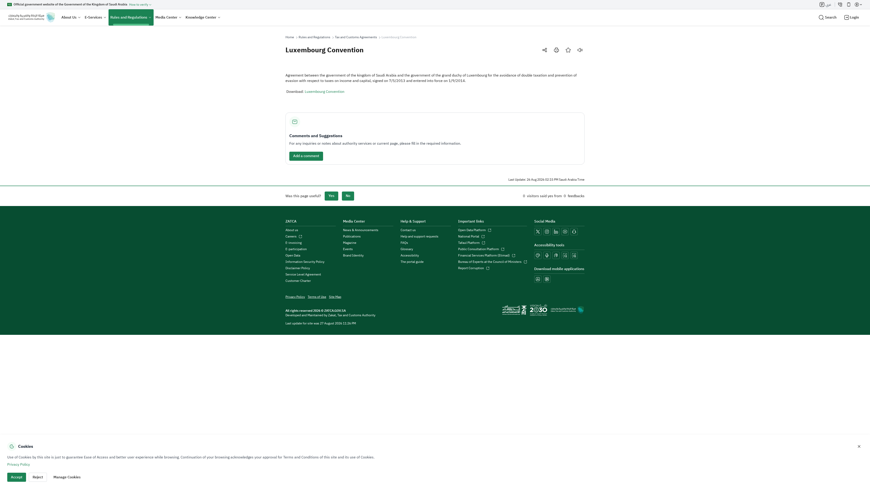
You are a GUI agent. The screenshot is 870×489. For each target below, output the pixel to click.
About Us (69, 17)
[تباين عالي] (537, 255)
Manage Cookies (67, 477)
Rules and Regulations (128, 17)
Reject (38, 477)
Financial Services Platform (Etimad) (484, 255)
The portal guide (412, 262)
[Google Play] (547, 279)
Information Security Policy (304, 262)
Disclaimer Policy (297, 268)
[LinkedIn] (556, 231)
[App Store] (537, 279)
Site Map (335, 297)
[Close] (859, 446)
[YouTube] (565, 231)
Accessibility (410, 255)
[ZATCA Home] (31, 17)
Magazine (349, 243)
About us (291, 230)
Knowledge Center (201, 17)
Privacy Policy (295, 297)
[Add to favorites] (568, 50)
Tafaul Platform (469, 243)
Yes (331, 196)
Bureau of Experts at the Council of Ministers (490, 262)
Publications (352, 236)
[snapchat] (574, 231)
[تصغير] (565, 255)
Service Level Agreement (303, 274)
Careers (291, 236)
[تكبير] (574, 255)
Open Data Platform (472, 230)
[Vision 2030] (538, 310)
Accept (16, 477)
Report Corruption (471, 268)
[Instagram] (547, 231)
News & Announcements (360, 230)
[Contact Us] (840, 4)
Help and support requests (419, 236)
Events (348, 249)
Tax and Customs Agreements (356, 37)
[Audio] (580, 50)
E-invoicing (293, 243)
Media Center (166, 17)
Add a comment (306, 156)
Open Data (292, 255)
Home (289, 37)
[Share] (544, 50)
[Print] (556, 50)
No (348, 196)
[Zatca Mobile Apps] (848, 4)
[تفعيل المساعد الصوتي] (547, 255)
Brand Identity (353, 255)
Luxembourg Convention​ (324, 91)
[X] (537, 231)
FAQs (404, 243)
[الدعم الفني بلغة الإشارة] (556, 255)
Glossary (407, 249)
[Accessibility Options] (858, 4)
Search (830, 17)
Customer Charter (298, 281)
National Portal (468, 236)
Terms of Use (317, 297)
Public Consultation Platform (478, 249)
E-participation (296, 249)
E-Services (93, 17)
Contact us (408, 230)
